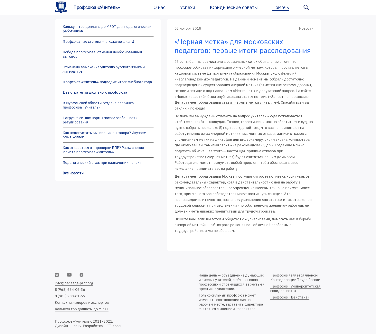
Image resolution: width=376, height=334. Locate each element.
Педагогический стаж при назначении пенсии (102, 162)
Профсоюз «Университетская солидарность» (295, 288)
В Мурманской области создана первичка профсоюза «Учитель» (98, 105)
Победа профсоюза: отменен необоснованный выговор (102, 54)
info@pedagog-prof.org (74, 283)
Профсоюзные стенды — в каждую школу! (98, 41)
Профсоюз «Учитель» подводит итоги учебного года (107, 82)
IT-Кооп (114, 326)
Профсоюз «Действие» (289, 297)
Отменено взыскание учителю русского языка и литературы (104, 69)
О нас (159, 7)
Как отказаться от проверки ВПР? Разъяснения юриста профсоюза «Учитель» (103, 149)
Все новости (73, 173)
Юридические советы (234, 7)
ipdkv (76, 326)
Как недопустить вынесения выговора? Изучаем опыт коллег (104, 135)
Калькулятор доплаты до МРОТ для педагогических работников (107, 28)
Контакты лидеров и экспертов (82, 302)
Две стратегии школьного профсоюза (95, 92)
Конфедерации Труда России (295, 279)
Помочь (280, 7)
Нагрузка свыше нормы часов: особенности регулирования (100, 120)
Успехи (187, 7)
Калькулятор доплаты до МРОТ (81, 309)
